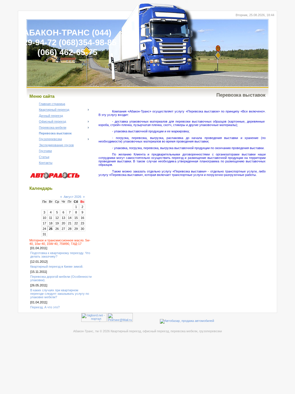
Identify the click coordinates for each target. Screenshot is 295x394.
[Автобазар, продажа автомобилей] (187, 320)
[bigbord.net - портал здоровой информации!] (94, 320)
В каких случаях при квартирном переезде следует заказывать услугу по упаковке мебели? (59, 293)
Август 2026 (72, 196)
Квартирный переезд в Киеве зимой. (56, 266)
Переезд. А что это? (45, 307)
